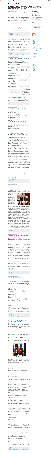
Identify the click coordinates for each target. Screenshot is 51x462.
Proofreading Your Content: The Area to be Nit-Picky (18, 235)
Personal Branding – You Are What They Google (17, 108)
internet (12, 54)
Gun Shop (10, 242)
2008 (33, 70)
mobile (14, 54)
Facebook (18, 143)
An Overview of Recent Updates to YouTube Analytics (18, 58)
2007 (33, 71)
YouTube (11, 67)
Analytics (11, 104)
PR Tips (22, 273)
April (33, 63)
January (34, 66)
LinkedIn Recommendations (19, 315)
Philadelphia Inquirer (25, 54)
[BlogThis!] (9, 33)
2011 (33, 67)
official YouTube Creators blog (21, 97)
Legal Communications (18, 34)
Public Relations (14, 316)
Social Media (17, 316)
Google (13, 104)
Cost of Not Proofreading (11, 268)
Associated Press (12, 273)
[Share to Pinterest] (12, 33)
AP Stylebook (25, 261)
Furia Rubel (17, 181)
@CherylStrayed (14, 334)
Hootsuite (29, 181)
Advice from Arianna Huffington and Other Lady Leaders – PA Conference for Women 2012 (19, 321)
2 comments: (15, 447)
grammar (21, 273)
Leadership (24, 449)
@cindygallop (13, 424)
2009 (33, 69)
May (33, 62)
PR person (11, 316)
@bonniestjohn (10, 384)
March (34, 64)
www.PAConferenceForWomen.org (12, 324)
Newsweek (12, 41)
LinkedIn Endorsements (14, 315)
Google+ (9, 144)
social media (28, 54)
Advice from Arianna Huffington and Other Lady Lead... (37, 57)
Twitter (13, 143)
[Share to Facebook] (11, 33)
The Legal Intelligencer (26, 34)
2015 (33, 40)
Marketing (24, 315)
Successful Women (27, 449)
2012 (33, 43)
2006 (33, 72)
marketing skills (26, 315)
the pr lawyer (34, 35)
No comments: (14, 179)
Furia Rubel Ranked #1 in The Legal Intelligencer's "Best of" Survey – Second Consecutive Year (19, 13)
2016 (33, 39)
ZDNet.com (10, 73)
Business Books (15, 449)
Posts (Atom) (12, 453)
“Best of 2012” (17, 17)
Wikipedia (21, 173)
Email (14, 273)
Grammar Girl (10, 269)
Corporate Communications (20, 449)
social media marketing (21, 316)
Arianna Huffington (12, 449)
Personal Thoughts (12, 231)
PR (28, 315)
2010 (33, 68)
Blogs (10, 54)
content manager (12, 181)
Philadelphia (15, 231)
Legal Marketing (22, 34)
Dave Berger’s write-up (22, 311)
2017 (33, 38)
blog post (16, 61)
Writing (25, 273)
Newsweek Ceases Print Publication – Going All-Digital (19, 39)
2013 (33, 42)
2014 (33, 41)
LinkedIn (15, 143)
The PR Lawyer (13, 3)
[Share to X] (10, 33)
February (34, 65)
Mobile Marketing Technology (17, 54)
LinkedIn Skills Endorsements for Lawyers (16, 277)
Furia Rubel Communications (13, 34)
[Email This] (9, 33)
